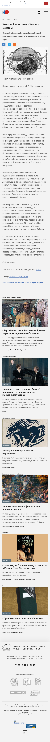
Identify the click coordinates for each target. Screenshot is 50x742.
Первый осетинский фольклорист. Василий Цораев (21, 508)
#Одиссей (22, 350)
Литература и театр (9, 356)
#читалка (5, 632)
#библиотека (8, 282)
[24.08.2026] (25, 358)
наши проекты (28, 649)
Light (4, 298)
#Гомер (11, 350)
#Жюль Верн (30, 282)
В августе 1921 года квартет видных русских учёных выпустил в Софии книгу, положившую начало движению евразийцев (24, 460)
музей (38, 269)
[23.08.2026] (25, 535)
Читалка (5, 533)
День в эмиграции (8, 418)
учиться (16, 649)
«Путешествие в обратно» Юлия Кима (23, 618)
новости (16, 646)
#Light (17, 350)
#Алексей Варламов (28, 579)
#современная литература (11, 579)
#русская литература (16, 632)
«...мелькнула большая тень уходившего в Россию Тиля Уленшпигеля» (24, 567)
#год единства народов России (13, 526)
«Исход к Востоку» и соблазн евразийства (18, 452)
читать (25, 646)
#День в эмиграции (8, 467)
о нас (38, 649)
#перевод (5, 350)
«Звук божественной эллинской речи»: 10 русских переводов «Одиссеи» (23, 332)
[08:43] (25, 300)
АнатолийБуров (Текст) (18, 277)
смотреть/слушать (38, 646)
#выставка (19, 282)
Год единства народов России (12, 474)
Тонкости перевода (14, 298)
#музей (40, 282)
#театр (4, 412)
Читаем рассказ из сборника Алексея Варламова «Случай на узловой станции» (22, 573)
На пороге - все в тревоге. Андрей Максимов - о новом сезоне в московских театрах (21, 392)
